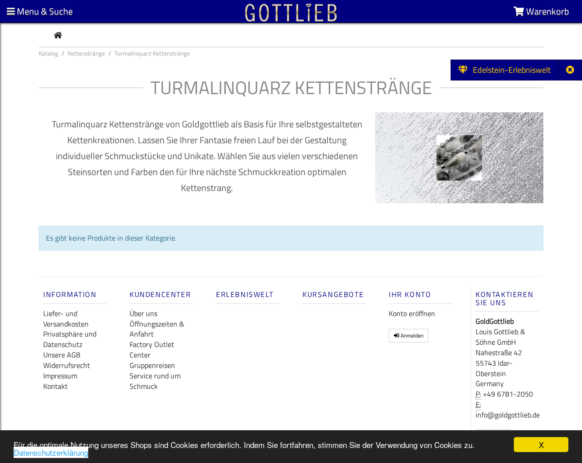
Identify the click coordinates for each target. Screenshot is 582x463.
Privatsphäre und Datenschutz (69, 339)
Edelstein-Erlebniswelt (509, 70)
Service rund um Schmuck (155, 381)
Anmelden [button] (411, 335)
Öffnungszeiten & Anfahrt (157, 329)
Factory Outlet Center (152, 349)
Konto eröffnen (412, 313)
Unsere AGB (61, 354)
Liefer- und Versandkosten (66, 318)
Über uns (143, 313)
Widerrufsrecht (66, 365)
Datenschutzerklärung (51, 452)
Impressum (60, 375)
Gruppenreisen (152, 365)
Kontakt (55, 386)
